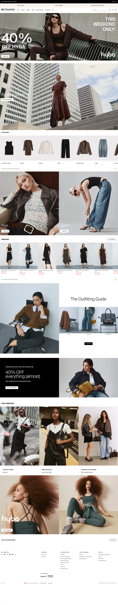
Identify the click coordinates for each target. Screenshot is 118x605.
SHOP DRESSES (112, 239)
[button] (18, 9)
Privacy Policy (50, 583)
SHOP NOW (5, 56)
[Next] (116, 169)
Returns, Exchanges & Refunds (65, 558)
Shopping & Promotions (64, 562)
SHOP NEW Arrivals (7, 99)
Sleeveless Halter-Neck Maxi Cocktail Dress (101, 271)
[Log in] (109, 10)
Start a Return (43, 556)
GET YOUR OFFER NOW (11, 387)
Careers (99, 556)
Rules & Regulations (83, 558)
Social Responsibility (102, 560)
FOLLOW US (113, 540)
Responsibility (101, 558)
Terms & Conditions (43, 583)
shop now (5, 231)
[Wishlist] (112, 10)
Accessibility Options (64, 568)
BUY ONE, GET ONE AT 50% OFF (97, 5)
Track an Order (44, 554)
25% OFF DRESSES (59, 5)
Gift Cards (81, 554)
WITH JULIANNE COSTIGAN (87, 472)
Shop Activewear (7, 530)
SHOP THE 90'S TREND (47, 472)
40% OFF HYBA (20, 5)
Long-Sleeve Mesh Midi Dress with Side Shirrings (46, 271)
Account (61, 564)
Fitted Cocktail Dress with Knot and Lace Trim (27, 271)
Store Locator (62, 566)
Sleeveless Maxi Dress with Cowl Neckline (64, 270)
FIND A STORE (114, 1)
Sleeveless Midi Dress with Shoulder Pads (8, 270)
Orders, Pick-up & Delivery (65, 556)
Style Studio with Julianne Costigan (85, 556)
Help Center (62, 554)
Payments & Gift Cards (64, 560)
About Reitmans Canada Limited (104, 554)
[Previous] (113, 169)
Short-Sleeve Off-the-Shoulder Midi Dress (82, 271)
